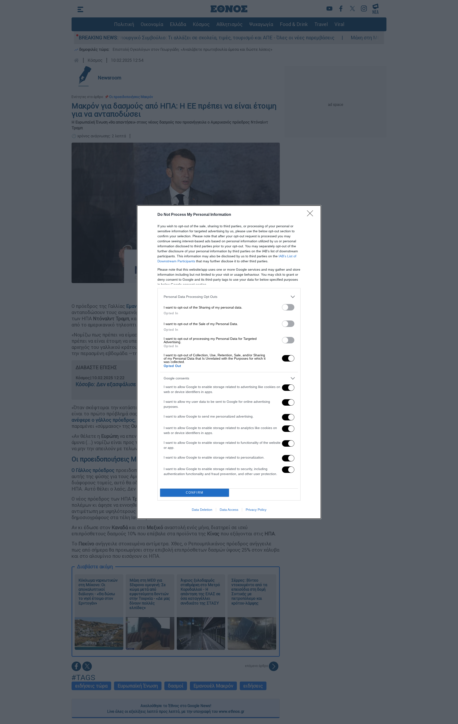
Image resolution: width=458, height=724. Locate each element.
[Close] (311, 214)
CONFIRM (194, 492)
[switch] (288, 307)
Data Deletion (202, 510)
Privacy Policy (256, 510)
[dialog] (229, 362)
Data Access (229, 510)
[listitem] (229, 296)
